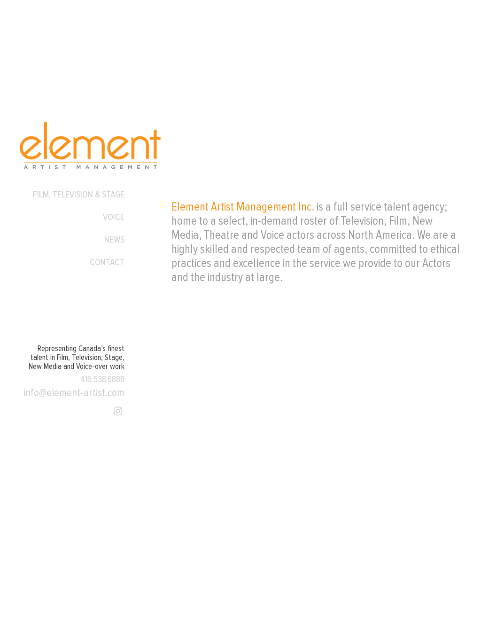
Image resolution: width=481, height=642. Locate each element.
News (114, 239)
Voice (113, 217)
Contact (107, 262)
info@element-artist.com (73, 392)
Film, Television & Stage (78, 194)
